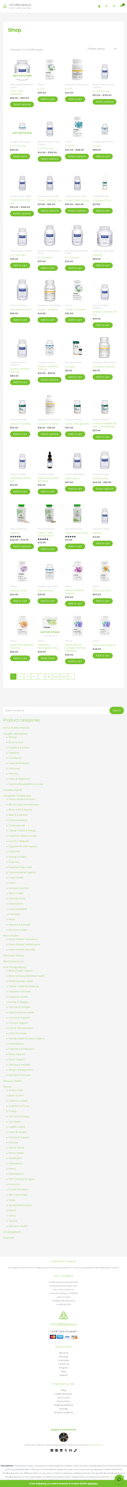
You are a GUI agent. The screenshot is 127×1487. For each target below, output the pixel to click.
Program (63, 1367)
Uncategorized (11, 1231)
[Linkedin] (61, 1450)
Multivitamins (16, 903)
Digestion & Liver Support (23, 846)
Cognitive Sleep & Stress (22, 835)
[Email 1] (70, 1450)
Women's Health (18, 929)
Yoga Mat (8, 1237)
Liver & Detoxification (21, 1028)
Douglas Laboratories (15, 733)
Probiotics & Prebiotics (21, 1048)
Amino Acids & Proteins (22, 799)
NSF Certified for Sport (22, 1179)
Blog (63, 1390)
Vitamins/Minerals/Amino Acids (26, 784)
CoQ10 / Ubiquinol (19, 841)
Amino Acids (16, 1090)
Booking (63, 1356)
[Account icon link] (99, 6)
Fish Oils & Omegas (19, 1007)
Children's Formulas (20, 991)
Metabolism (15, 1158)
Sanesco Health (12, 1080)
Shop (63, 1371)
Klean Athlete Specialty (22, 949)
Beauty (13, 737)
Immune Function (19, 888)
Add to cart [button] (48, 99)
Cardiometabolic (18, 820)
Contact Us (63, 1364)
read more (94, 1445)
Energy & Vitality (18, 856)
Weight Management (21, 1069)
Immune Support (18, 1022)
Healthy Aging (17, 1126)
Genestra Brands (12, 789)
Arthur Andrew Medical (16, 727)
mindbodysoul (20, 5)
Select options (22, 104)
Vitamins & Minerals (19, 924)
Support (63, 1375)
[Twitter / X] (65, 1450)
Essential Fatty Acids (20, 867)
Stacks (12, 1210)
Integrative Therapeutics (17, 795)
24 (63, 676)
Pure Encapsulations (14, 967)
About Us (63, 1353)
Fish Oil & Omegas (19, 1116)
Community (63, 1360)
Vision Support (17, 1059)
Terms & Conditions (63, 1412)
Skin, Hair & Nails (18, 1194)
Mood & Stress (17, 898)
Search (117, 710)
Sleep (12, 919)
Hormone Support (19, 1017)
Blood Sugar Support (21, 970)
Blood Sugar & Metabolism (24, 804)
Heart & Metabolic (19, 763)
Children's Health (18, 1100)
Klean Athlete (11, 935)
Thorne (7, 1086)
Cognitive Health (18, 996)
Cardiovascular (17, 825)
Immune (13, 773)
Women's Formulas (19, 1075)
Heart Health (16, 877)
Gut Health (15, 1121)
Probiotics (14, 914)
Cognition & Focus (19, 1105)
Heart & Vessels (17, 1132)
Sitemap (63, 1408)
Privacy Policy (63, 1401)
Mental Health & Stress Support (27, 1038)
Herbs (12, 882)
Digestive (14, 752)
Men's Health (16, 893)
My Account (64, 1397)
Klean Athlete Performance (24, 944)
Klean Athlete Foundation (23, 939)
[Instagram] (56, 1450)
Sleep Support (17, 1054)
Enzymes (14, 861)
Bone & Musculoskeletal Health (26, 975)
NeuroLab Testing (13, 955)
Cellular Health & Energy (22, 830)
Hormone (14, 768)
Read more (20, 156)
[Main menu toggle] (107, 6)
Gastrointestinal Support (22, 872)
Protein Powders (18, 1189)
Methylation (15, 1163)
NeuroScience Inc (13, 961)
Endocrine (14, 851)
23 (56, 676)
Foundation (15, 757)
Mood (12, 1168)
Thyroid (13, 1220)
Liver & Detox (16, 1147)
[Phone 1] (75, 1450)
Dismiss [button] (93, 1483)
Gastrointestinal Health (21, 1012)
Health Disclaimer (63, 1394)
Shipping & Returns (63, 1405)
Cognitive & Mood (19, 747)
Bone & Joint (16, 742)
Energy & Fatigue (18, 1002)
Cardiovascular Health (21, 981)
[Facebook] (51, 1450)
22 (48, 676)
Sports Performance (20, 1205)
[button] (114, 6)
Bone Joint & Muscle (20, 809)
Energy (13, 1111)
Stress (12, 1215)
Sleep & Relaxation (19, 778)
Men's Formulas (17, 1033)
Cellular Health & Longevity (24, 986)
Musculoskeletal (18, 908)
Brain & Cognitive (18, 814)
